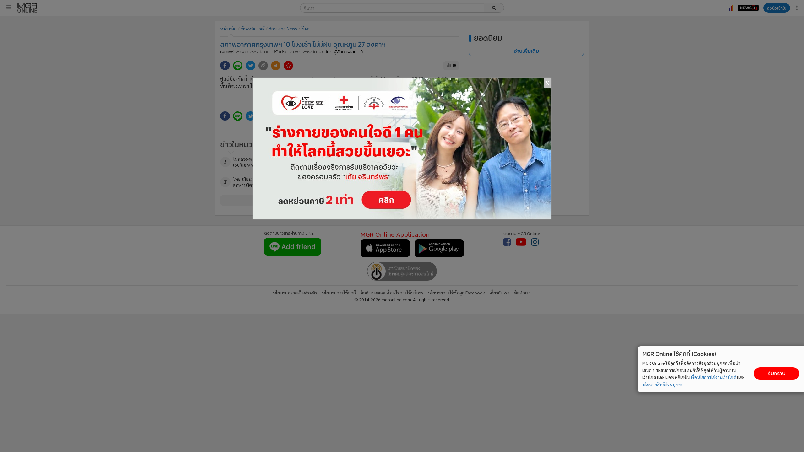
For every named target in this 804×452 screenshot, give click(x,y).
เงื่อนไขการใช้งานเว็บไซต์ (713, 377)
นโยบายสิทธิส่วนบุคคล (663, 384)
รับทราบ (776, 373)
